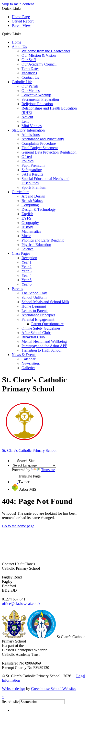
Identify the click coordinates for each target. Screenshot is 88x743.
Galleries (28, 368)
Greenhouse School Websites (53, 689)
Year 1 (27, 262)
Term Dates (30, 69)
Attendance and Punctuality (43, 139)
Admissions (31, 135)
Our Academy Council (39, 64)
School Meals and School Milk (45, 302)
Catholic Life (22, 82)
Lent (25, 121)
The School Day (34, 293)
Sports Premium (34, 187)
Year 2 (27, 267)
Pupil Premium (33, 165)
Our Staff (29, 60)
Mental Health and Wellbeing (44, 341)
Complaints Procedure (39, 143)
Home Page (21, 17)
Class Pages (21, 253)
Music (26, 236)
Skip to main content (18, 4)
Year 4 (27, 275)
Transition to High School (41, 350)
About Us (19, 46)
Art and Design (33, 196)
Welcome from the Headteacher (46, 51)
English (27, 214)
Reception (29, 258)
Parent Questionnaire (47, 324)
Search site (10, 701)
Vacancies (29, 73)
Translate (48, 470)
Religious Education (37, 104)
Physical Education (36, 245)
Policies (27, 161)
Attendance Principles (38, 315)
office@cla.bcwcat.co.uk (21, 603)
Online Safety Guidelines (41, 328)
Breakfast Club (33, 337)
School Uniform (34, 297)
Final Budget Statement (40, 148)
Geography (30, 223)
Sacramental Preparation (40, 99)
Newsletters (31, 363)
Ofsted (27, 157)
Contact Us (30, 77)
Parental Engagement (38, 319)
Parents (17, 289)
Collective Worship (36, 95)
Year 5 (27, 280)
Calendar (28, 359)
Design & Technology (39, 209)
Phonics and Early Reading (43, 240)
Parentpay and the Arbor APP (44, 346)
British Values (32, 201)
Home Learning (34, 306)
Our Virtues (31, 91)
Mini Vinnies (32, 126)
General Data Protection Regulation (49, 152)
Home (16, 42)
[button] (23, 33)
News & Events (24, 355)
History (27, 227)
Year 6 (27, 284)
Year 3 (27, 271)
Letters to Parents (35, 311)
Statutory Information (28, 130)
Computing (30, 205)
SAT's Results (32, 174)
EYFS (26, 218)
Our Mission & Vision (39, 55)
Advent (27, 117)
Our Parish (30, 86)
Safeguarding (32, 170)
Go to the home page (18, 526)
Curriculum (20, 192)
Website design (13, 689)
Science (27, 249)
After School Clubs (36, 333)
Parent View (21, 25)
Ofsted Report (22, 21)
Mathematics (31, 231)
